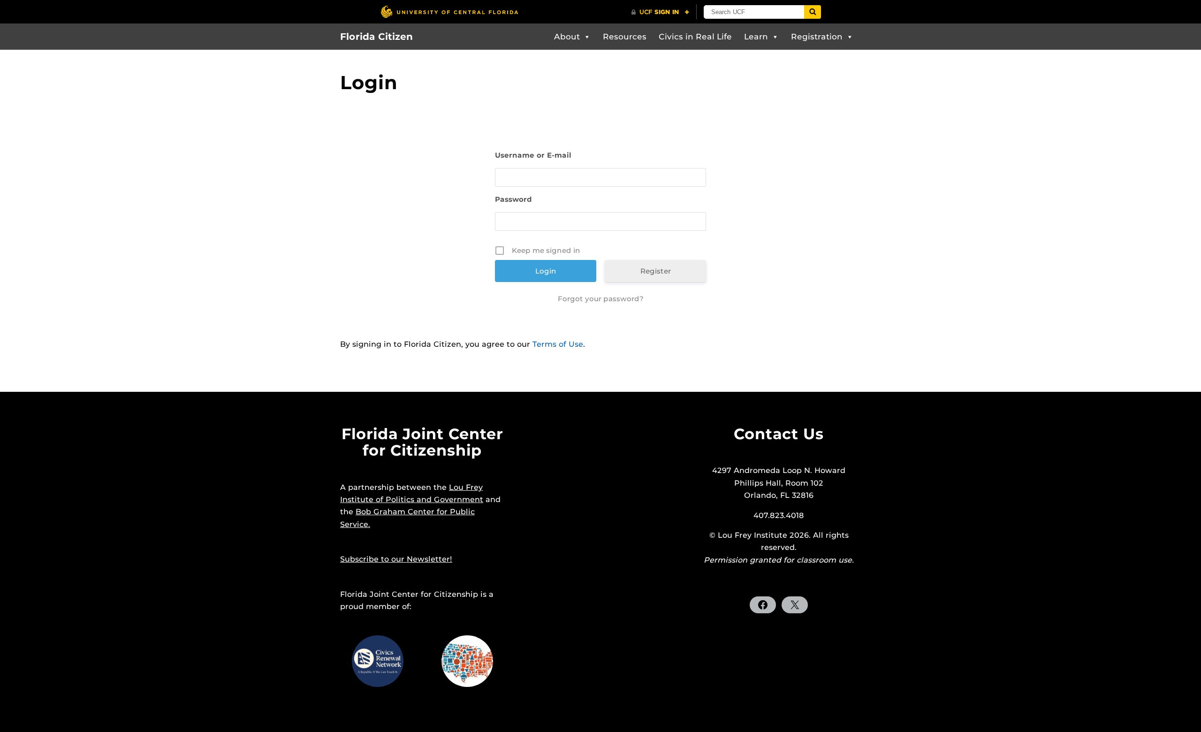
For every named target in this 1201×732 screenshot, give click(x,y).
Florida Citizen (376, 36)
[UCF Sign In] (660, 12)
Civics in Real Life (695, 36)
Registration (817, 36)
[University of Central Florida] (449, 11)
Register (655, 271)
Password (513, 199)
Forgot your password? (601, 298)
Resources (624, 36)
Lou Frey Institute (752, 535)
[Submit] (812, 12)
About (567, 36)
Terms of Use (557, 344)
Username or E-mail (533, 155)
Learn (756, 36)
